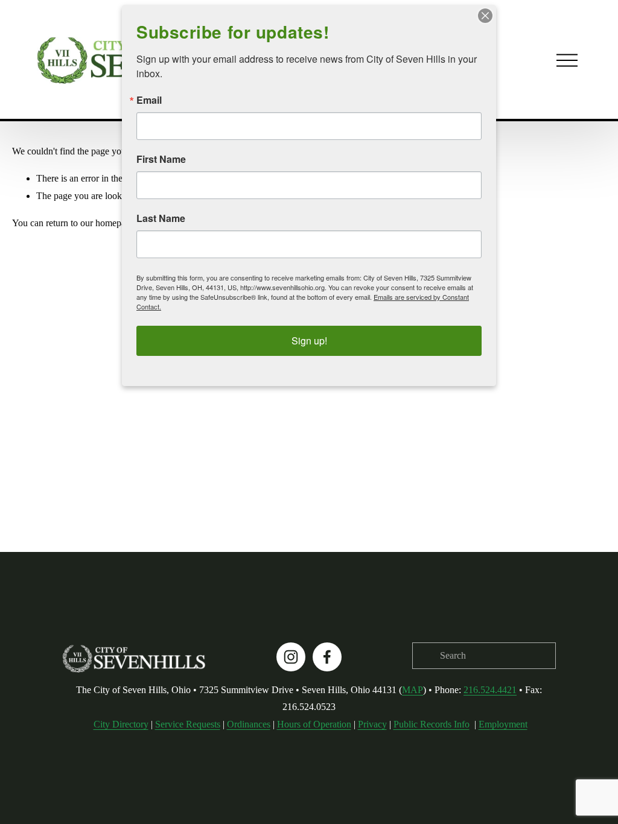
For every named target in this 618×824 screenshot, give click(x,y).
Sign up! (309, 340)
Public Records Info (431, 724)
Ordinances (248, 724)
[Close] (485, 15)
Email (149, 100)
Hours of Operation (314, 724)
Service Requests (187, 724)
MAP (412, 690)
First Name (161, 159)
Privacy (372, 724)
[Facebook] (327, 656)
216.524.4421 (490, 690)
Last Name (160, 218)
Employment (503, 724)
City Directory (121, 724)
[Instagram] (290, 656)
